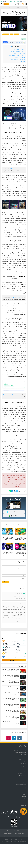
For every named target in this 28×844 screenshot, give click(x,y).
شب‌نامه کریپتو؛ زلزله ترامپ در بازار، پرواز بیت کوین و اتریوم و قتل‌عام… (11, 705)
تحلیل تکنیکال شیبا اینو (22, 777)
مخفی (11, 46)
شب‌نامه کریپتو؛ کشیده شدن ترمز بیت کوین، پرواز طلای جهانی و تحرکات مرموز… (10, 670)
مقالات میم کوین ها (16, 34)
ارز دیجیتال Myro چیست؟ (19, 49)
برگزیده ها (11, 34)
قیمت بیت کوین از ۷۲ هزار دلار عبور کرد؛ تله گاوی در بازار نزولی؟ (11, 716)
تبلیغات (25, 803)
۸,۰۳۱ (24, 1)
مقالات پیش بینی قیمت (6, 34)
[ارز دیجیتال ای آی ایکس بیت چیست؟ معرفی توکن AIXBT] (7, 546)
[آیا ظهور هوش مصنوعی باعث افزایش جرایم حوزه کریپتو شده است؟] (23, 677)
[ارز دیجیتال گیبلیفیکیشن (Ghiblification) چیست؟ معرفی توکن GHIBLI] (7, 531)
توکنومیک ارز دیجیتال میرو (19, 53)
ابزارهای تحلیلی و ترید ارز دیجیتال (20, 750)
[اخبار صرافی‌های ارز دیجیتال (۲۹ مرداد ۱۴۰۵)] (23, 723)
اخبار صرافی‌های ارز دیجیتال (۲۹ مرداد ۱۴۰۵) (10, 722)
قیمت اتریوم (24, 756)
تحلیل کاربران (6, 4)
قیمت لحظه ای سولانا (15, 169)
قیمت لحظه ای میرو (15, 297)
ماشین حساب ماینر (23, 761)
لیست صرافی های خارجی (8, 836)
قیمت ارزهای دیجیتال (14, 660)
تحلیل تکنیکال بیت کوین (22, 773)
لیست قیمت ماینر (23, 763)
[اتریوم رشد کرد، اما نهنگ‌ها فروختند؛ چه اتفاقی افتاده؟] (23, 688)
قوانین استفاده (23, 805)
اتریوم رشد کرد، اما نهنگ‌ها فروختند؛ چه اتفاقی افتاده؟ (11, 687)
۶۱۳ (2, 1)
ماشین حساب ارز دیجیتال (19, 833)
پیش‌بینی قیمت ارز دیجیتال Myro (18, 59)
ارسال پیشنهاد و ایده (22, 794)
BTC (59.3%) (10, 1)
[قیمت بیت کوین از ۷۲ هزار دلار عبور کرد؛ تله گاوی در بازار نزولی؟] (23, 717)
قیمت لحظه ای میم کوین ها (10, 395)
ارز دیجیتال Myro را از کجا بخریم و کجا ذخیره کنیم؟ (14, 55)
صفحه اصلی (19, 830)
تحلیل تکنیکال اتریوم (22, 775)
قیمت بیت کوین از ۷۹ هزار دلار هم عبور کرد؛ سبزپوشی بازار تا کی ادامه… (11, 699)
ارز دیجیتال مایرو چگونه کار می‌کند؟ (18, 51)
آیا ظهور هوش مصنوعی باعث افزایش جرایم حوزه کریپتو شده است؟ (10, 676)
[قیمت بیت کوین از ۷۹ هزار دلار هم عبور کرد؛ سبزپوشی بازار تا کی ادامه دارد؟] (23, 700)
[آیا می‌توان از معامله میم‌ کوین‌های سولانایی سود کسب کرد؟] (23, 712)
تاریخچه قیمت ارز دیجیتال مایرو (18, 57)
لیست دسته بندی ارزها (22, 759)
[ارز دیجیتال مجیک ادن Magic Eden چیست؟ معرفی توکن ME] (20, 546)
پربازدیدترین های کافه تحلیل (21, 784)
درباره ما (25, 801)
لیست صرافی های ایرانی (19, 836)
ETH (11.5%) (16, 1)
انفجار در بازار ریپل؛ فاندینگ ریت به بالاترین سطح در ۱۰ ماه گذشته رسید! (10, 681)
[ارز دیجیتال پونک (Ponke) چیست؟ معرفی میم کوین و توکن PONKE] (20, 531)
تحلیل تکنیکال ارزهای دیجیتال (21, 771)
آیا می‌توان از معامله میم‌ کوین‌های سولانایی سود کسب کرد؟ (12, 710)
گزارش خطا (24, 796)
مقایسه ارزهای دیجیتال (8, 833)
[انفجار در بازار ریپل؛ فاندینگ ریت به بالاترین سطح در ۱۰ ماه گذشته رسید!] (23, 682)
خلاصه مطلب (22, 61)
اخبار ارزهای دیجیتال (22, 792)
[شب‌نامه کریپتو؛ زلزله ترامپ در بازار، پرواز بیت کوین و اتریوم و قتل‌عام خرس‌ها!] (23, 706)
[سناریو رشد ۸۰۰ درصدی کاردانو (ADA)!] (23, 694)
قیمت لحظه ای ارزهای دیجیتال (20, 752)
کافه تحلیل (24, 782)
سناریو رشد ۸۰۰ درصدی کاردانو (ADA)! (12, 692)
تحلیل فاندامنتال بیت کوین (21, 780)
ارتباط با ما (24, 798)
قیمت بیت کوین (23, 754)
